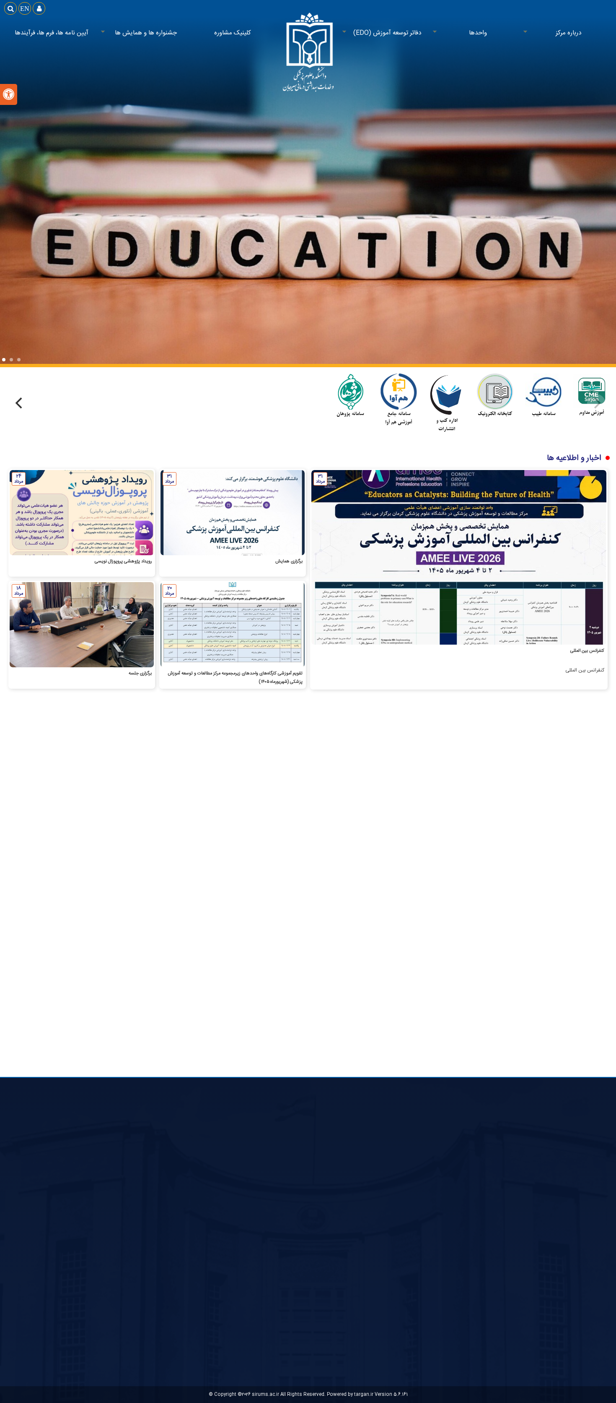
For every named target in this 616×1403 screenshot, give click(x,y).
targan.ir (363, 1394)
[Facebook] (299, 829)
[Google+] (336, 829)
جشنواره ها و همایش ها (151, 33)
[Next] (19, 403)
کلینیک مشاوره (232, 33)
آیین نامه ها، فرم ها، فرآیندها (51, 33)
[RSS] (279, 829)
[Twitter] (317, 829)
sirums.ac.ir (265, 1394)
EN (24, 8)
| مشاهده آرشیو (254, 939)
